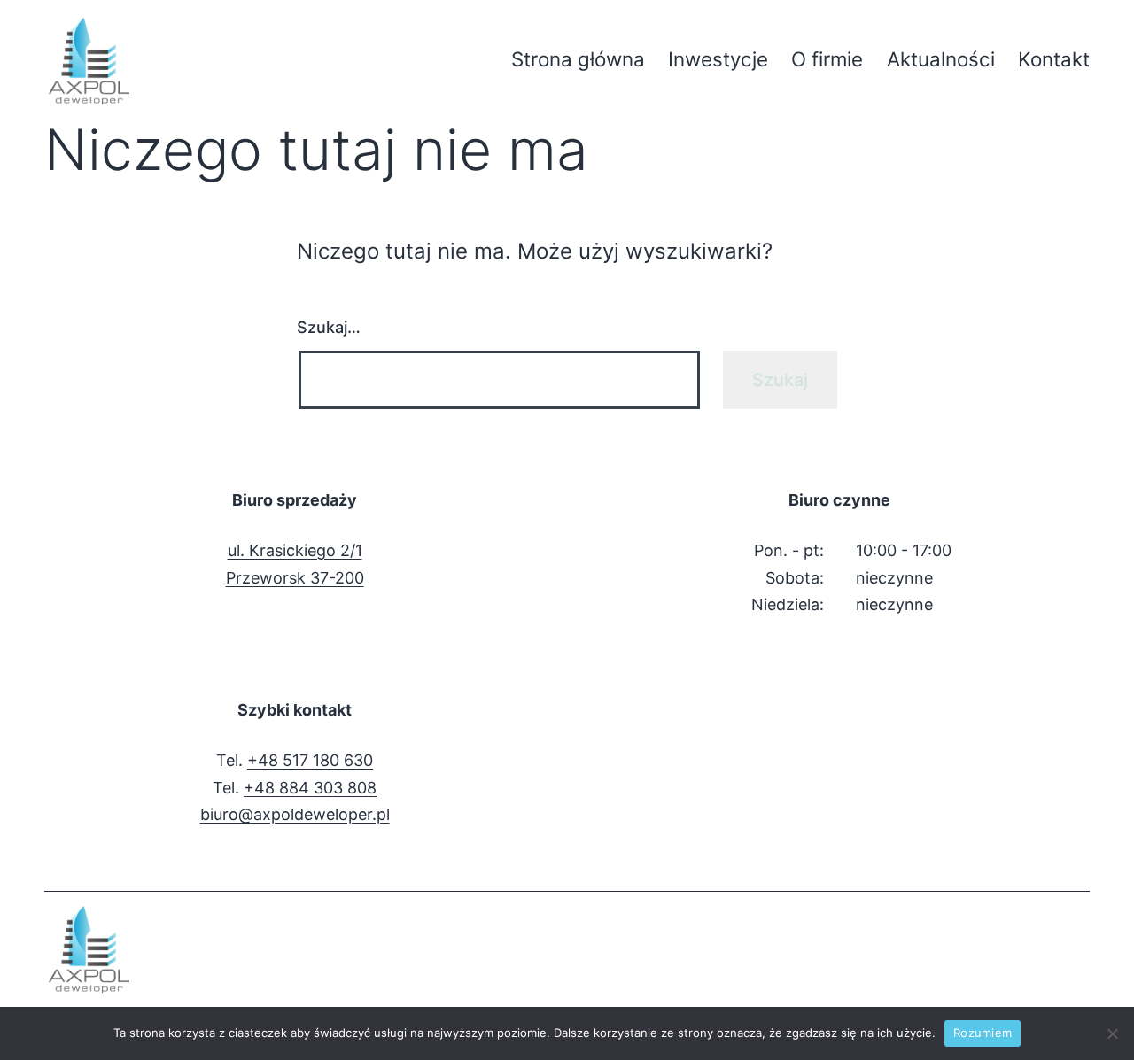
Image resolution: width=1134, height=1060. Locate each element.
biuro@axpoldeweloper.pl (295, 814)
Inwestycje (718, 59)
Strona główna (578, 59)
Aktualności (941, 59)
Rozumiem (982, 1032)
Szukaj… (329, 327)
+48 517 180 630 (310, 760)
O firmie (827, 59)
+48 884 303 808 (310, 787)
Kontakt (1054, 59)
